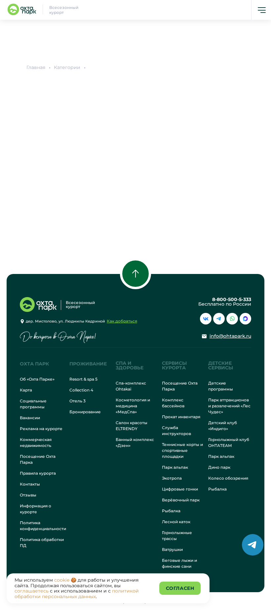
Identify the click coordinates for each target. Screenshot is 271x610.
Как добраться (122, 321)
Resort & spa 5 (83, 379)
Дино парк (219, 467)
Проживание (88, 363)
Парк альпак (175, 467)
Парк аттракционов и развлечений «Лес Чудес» (229, 405)
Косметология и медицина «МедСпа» (133, 405)
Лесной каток (176, 521)
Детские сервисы (220, 365)
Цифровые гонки (180, 489)
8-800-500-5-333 (231, 299)
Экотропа (172, 478)
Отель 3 (77, 400)
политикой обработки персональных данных (77, 593)
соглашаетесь (32, 591)
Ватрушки (172, 549)
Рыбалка (171, 510)
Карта (26, 390)
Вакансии (30, 417)
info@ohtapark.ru (230, 336)
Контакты (30, 484)
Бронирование (85, 411)
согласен (180, 588)
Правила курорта (38, 473)
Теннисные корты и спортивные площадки (182, 450)
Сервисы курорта (174, 365)
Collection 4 (81, 390)
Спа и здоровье (129, 365)
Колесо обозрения (228, 478)
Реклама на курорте (41, 428)
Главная (35, 67)
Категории (67, 67)
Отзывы (28, 494)
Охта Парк (34, 363)
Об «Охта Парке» (37, 379)
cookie (61, 580)
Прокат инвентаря (181, 416)
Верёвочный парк (181, 499)
